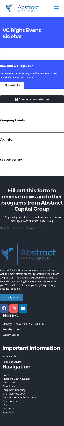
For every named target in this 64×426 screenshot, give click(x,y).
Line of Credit (10, 382)
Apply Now (9, 412)
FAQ (5, 404)
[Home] (22, 8)
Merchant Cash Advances (17, 378)
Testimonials (10, 401)
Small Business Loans (15, 393)
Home (6, 375)
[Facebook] (4, 308)
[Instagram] (13, 308)
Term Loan (9, 386)
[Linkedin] (23, 308)
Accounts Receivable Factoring (19, 397)
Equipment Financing (14, 389)
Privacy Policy (10, 356)
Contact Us (9, 408)
